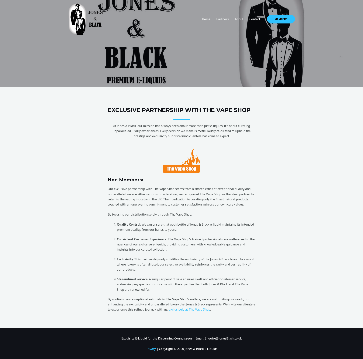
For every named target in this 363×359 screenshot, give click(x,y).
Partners (222, 19)
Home (206, 19)
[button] (281, 19)
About (239, 19)
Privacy (151, 349)
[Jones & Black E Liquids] (85, 19)
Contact (254, 19)
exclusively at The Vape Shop (189, 309)
